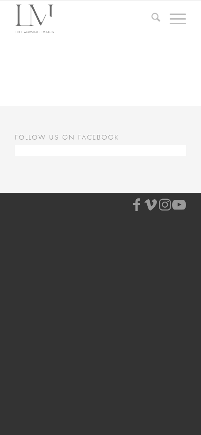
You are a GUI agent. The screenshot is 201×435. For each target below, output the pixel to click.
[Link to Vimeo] (151, 205)
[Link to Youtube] (179, 205)
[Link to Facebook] (137, 205)
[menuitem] (151, 19)
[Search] (151, 19)
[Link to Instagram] (165, 205)
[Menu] (173, 19)
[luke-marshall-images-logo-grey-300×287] (83, 19)
